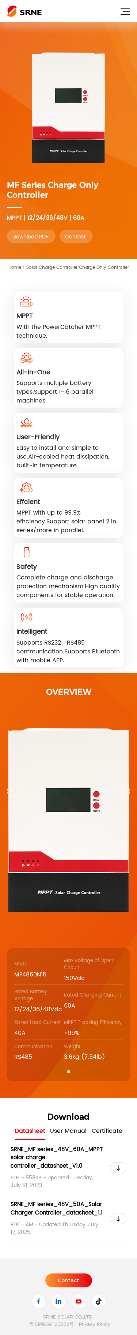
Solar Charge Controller (52, 267)
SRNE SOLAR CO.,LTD (67, 1317)
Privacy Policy (94, 1324)
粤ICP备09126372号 (51, 1324)
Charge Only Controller (104, 267)
